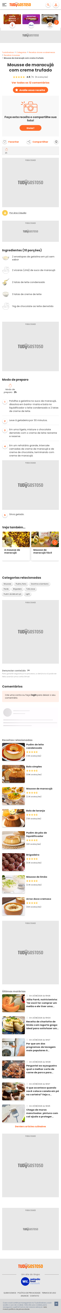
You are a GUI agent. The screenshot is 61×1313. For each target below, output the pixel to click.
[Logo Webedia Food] (30, 1281)
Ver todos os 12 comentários (30, 82)
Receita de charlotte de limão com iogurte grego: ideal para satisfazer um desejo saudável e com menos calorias (42, 1025)
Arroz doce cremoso (38, 899)
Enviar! (30, 128)
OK (56, 1304)
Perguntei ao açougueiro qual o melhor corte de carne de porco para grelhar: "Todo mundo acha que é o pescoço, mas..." (41, 1069)
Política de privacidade (29, 1293)
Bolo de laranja (35, 810)
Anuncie (25, 1296)
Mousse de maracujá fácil (42, 551)
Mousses (7, 584)
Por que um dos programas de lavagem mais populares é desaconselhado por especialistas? (41, 1047)
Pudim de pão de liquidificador (36, 834)
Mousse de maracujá (39, 788)
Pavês (6, 589)
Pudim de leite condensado (35, 746)
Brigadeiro (17, 589)
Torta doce (30, 589)
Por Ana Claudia (18, 212)
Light (28, 594)
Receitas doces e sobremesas (42, 52)
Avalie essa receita (32, 90)
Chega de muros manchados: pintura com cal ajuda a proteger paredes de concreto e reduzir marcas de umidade (42, 1113)
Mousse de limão (36, 876)
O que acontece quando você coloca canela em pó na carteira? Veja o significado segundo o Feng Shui (42, 1091)
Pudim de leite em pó (12, 594)
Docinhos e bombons (40, 584)
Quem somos (10, 1293)
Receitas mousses (12, 55)
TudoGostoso (8, 52)
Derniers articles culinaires (30, 1126)
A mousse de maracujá (12, 551)
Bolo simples (34, 766)
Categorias (21, 52)
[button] (56, 22)
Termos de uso (49, 1293)
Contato (34, 1296)
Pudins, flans (21, 584)
